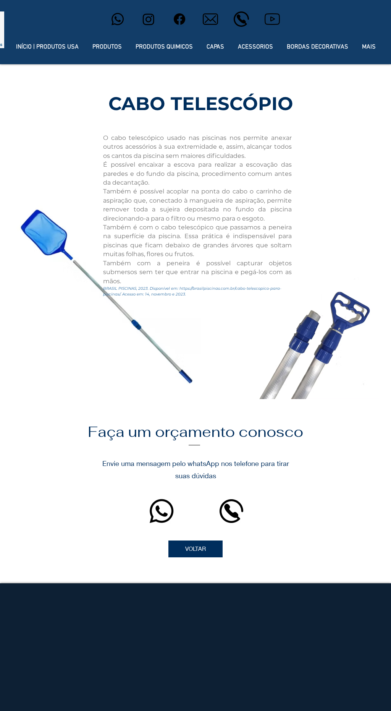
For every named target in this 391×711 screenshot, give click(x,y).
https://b (187, 288)
